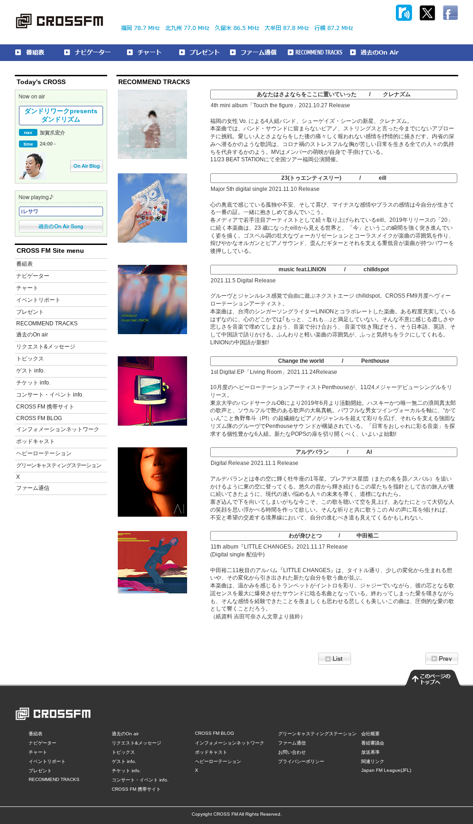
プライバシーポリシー (301, 761)
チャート (27, 288)
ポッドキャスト (35, 441)
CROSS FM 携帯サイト (45, 406)
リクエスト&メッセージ (45, 346)
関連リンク (372, 761)
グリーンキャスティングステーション (58, 465)
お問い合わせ (292, 752)
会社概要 (370, 733)
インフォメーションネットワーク (57, 429)
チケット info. (33, 382)
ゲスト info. (30, 370)
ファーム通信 (32, 488)
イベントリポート (38, 300)
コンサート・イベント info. (50, 394)
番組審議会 (372, 742)
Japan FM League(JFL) (386, 770)
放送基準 (370, 752)
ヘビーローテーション (44, 453)
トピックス (30, 358)
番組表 (24, 264)
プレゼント (30, 312)
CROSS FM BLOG (39, 418)
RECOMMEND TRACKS (47, 323)
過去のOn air (32, 334)
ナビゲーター (32, 276)
